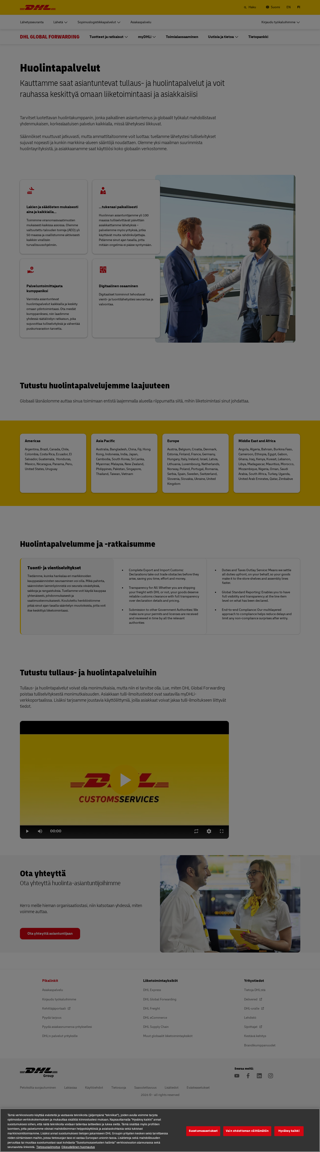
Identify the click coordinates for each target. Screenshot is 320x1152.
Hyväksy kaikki (289, 1131)
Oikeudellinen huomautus (78, 1147)
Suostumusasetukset (203, 1131)
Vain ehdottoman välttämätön (247, 1131)
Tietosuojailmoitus (48, 1147)
